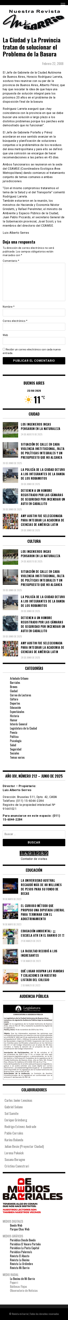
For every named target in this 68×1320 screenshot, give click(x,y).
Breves (13, 687)
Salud (13, 745)
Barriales (15, 682)
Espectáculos (17, 712)
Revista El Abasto (19, 1256)
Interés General (18, 724)
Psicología (15, 741)
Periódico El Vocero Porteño (25, 1244)
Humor (13, 720)
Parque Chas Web (19, 1229)
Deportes (15, 703)
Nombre (9, 306)
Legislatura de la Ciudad (23, 728)
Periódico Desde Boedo (23, 1240)
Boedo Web (16, 1225)
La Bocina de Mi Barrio (22, 1278)
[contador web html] (34, 854)
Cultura (14, 699)
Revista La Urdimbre (21, 1264)
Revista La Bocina (19, 1260)
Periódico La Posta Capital (24, 1248)
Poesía (13, 732)
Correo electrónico (15, 320)
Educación (15, 707)
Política (14, 736)
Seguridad (15, 749)
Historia (14, 716)
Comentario (11, 260)
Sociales (14, 753)
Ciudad (14, 691)
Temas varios (17, 757)
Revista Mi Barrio (19, 1268)
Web (5, 335)
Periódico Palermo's (21, 1252)
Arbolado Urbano (19, 678)
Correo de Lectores (20, 695)
